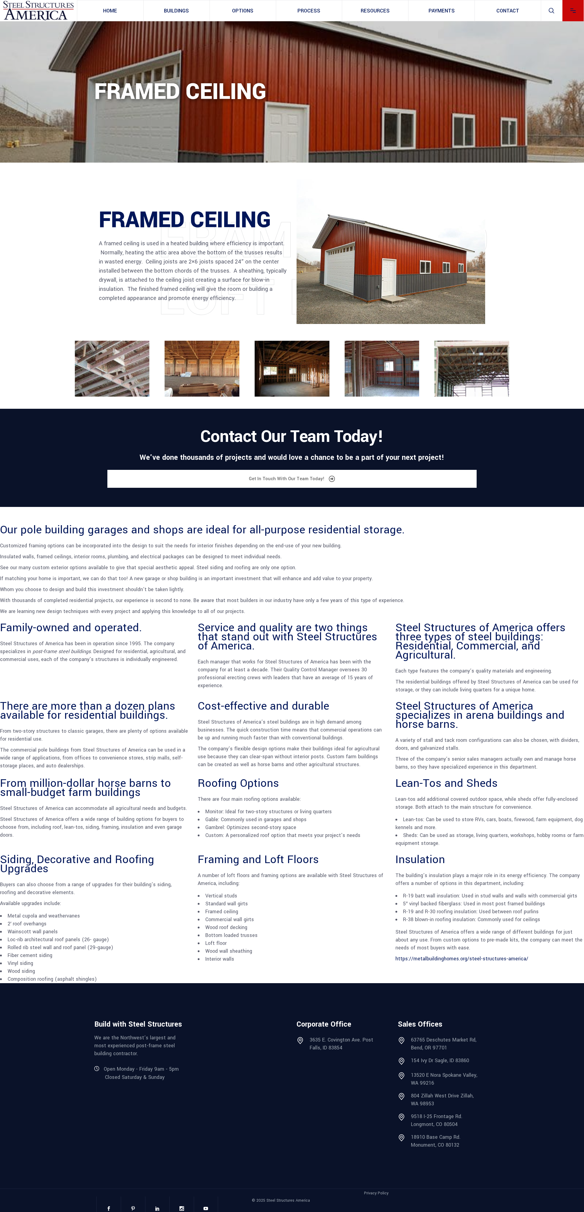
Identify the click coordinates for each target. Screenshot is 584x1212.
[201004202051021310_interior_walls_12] (292, 369)
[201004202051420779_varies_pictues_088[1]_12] (112, 369)
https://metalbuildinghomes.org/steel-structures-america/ (461, 958)
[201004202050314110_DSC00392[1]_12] (202, 369)
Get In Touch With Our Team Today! (287, 479)
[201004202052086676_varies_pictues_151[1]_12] (382, 369)
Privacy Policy (376, 1193)
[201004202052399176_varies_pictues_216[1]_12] (471, 369)
